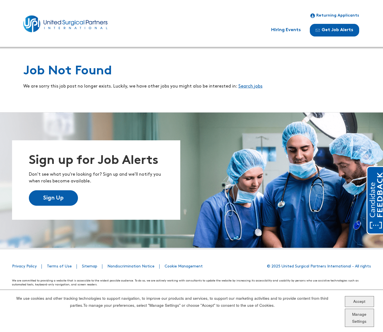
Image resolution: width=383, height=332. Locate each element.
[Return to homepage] (65, 23)
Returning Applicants (337, 15)
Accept (359, 301)
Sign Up (53, 198)
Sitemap (89, 266)
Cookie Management (184, 266)
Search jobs (250, 86)
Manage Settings (359, 318)
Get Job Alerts (337, 30)
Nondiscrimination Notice (130, 266)
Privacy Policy (24, 266)
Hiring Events (286, 30)
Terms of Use (59, 266)
